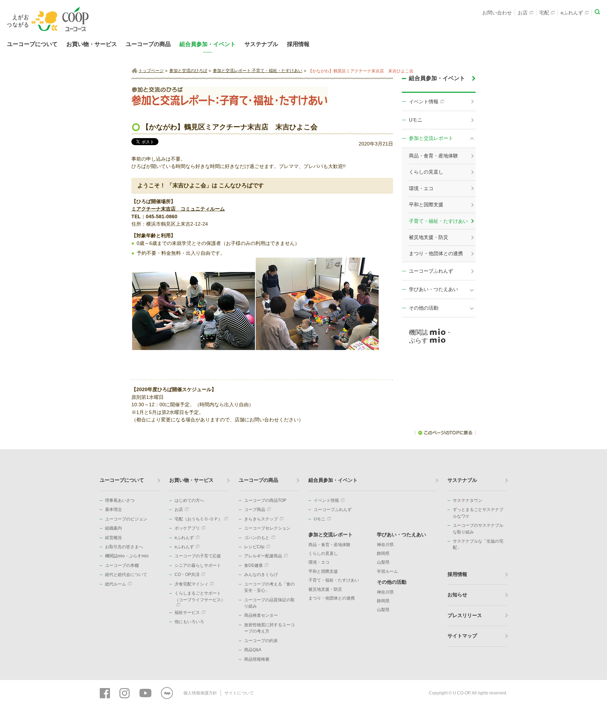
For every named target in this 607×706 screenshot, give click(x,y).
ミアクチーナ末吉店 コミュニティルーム (178, 209)
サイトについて (239, 693)
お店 (523, 12)
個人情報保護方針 (200, 693)
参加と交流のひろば (188, 70)
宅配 (544, 12)
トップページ (151, 70)
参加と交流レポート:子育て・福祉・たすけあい (257, 70)
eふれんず (572, 12)
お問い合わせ (497, 12)
